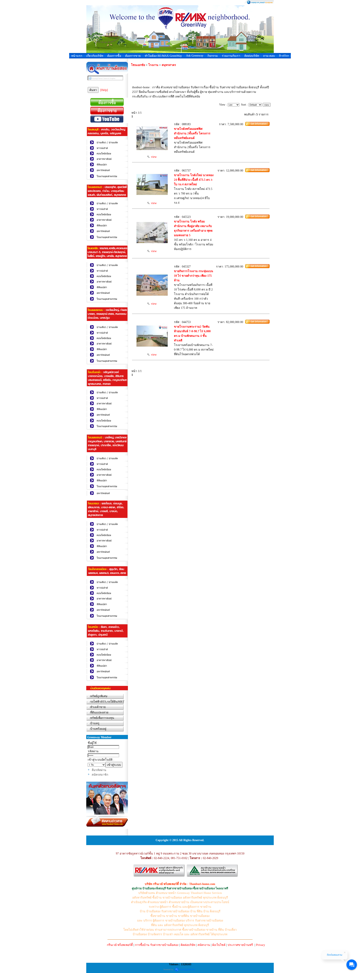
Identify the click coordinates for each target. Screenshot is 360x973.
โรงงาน (153, 65)
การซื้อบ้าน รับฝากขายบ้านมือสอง (156, 944)
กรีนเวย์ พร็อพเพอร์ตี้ (120, 944)
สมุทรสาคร (169, 65)
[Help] (104, 90)
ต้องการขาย (133, 55)
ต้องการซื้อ (114, 55)
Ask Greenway (194, 55)
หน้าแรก (76, 55)
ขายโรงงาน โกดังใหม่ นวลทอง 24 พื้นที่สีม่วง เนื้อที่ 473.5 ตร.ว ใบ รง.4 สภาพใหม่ (194, 180)
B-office (284, 55)
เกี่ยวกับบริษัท (94, 55)
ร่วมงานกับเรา (231, 55)
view (153, 156)
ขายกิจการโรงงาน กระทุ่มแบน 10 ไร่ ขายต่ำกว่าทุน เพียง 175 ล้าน (193, 276)
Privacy (260, 944)
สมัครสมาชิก (100, 774)
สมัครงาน (204, 944)
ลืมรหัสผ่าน (99, 770)
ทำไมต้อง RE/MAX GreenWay (163, 55)
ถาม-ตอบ (269, 55)
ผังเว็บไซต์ (218, 944)
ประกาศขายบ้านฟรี (240, 944)
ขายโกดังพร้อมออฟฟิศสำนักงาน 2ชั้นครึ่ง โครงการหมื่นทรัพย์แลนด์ (192, 133)
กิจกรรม (213, 55)
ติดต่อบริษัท (251, 55)
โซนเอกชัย (138, 65)
